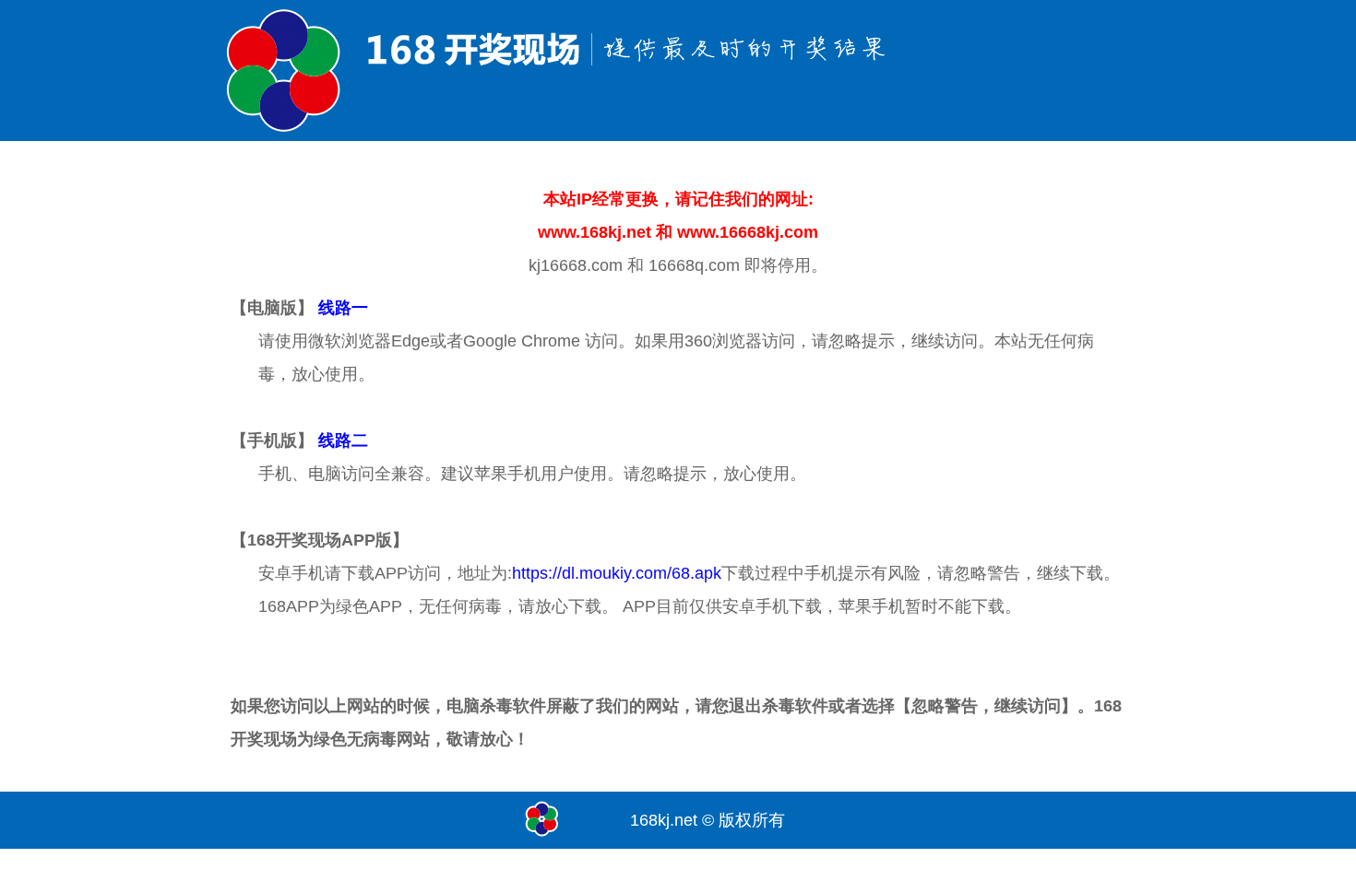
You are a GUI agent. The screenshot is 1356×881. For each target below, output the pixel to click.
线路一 (343, 308)
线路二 (343, 440)
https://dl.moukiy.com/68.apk (616, 573)
